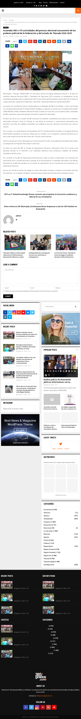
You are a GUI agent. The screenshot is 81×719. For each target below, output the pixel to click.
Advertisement (53, 2)
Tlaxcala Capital (49, 561)
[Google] (48, 707)
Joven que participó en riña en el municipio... (69, 426)
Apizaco (46, 516)
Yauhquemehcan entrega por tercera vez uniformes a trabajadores (39, 255)
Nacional (47, 534)
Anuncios (47, 513)
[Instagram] (37, 707)
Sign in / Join (32, 2)
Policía (46, 540)
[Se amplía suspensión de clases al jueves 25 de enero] (69, 399)
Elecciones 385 (49, 528)
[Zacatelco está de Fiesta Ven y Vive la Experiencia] (52, 399)
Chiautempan (48, 519)
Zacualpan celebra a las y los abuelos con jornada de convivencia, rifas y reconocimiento (26, 360)
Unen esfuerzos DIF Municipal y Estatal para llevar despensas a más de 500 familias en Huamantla (40, 208)
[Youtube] (54, 707)
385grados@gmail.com (44, 696)
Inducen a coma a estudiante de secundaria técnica (50, 427)
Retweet (60, 448)
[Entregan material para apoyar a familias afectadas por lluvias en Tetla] (9, 348)
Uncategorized (49, 565)
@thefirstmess (60, 495)
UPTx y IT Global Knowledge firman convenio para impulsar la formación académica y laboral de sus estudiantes (40, 195)
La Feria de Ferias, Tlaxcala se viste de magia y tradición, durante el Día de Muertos (65, 255)
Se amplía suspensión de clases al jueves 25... (69, 408)
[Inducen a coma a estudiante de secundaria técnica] (52, 417)
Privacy (45, 2)
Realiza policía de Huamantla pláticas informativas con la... (57, 381)
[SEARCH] (75, 306)
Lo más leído (48, 531)
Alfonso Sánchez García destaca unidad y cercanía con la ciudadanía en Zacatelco (26, 334)
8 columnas (48, 509)
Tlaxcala (6, 27)
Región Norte (48, 546)
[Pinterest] (42, 707)
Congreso (47, 522)
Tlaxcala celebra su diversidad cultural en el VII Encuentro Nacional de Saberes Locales (14, 255)
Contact (62, 2)
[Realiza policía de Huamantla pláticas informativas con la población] (61, 366)
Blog (40, 2)
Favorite (66, 448)
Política (46, 543)
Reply (54, 448)
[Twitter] (31, 707)
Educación (47, 525)
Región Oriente (49, 549)
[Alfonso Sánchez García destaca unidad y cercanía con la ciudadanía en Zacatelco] (9, 335)
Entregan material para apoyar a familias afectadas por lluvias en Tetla (26, 347)
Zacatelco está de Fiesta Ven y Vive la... (51, 408)
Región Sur (47, 555)
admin (7, 36)
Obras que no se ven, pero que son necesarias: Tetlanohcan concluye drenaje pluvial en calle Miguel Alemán (26, 389)
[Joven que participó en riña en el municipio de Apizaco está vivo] (69, 417)
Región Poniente (49, 552)
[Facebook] (25, 707)
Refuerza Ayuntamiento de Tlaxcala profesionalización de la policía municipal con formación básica (26, 375)
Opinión (46, 537)
